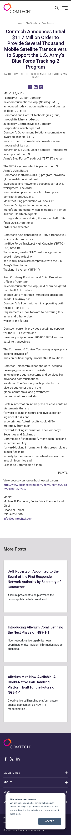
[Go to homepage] (17, 8)
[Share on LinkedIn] (36, 87)
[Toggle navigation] (65, 8)
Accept (49, 821)
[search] (57, 8)
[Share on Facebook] (30, 87)
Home (19, 23)
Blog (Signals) (31, 23)
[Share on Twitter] (41, 87)
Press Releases (48, 23)
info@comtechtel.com (18, 518)
